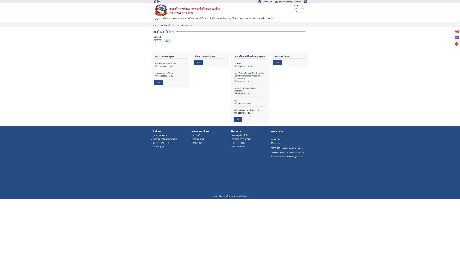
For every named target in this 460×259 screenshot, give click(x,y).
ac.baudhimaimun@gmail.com (291, 157)
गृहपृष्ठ (157, 18)
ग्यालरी (261, 18)
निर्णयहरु (174, 25)
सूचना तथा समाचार (160, 135)
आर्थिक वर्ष (157, 37)
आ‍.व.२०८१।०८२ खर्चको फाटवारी (165, 64)
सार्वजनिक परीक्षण (238, 147)
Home (154, 25)
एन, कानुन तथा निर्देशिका (162, 143)
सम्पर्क (270, 18)
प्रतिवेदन (232, 18)
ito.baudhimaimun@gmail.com (292, 152)
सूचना (236, 101)
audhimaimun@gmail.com (293, 148)
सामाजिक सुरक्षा (198, 139)
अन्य (158, 83)
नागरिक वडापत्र (198, 143)
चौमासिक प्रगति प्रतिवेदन (241, 139)
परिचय (165, 18)
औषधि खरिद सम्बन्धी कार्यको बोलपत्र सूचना (247, 110)
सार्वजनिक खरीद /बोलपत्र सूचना (165, 139)
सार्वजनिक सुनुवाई (238, 143)
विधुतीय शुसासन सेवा (218, 18)
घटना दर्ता (196, 135)
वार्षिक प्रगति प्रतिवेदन (240, 135)
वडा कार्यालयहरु (178, 18)
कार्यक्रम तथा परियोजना (197, 18)
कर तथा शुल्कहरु (159, 147)
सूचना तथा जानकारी (248, 18)
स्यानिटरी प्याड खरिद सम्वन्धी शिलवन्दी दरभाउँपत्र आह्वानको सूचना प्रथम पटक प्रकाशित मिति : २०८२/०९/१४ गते (249, 75)
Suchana (237, 64)
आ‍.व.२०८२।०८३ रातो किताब (164, 73)
